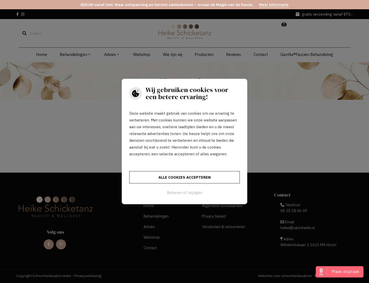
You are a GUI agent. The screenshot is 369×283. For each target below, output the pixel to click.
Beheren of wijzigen (184, 192)
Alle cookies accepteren (184, 177)
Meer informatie (274, 4)
